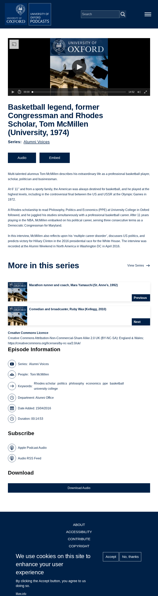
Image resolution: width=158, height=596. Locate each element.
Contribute (79, 539)
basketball (117, 383)
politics (62, 383)
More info (21, 593)
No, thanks (130, 557)
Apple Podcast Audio (32, 447)
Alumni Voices (37, 142)
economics (93, 383)
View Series (135, 265)
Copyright (79, 546)
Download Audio (79, 488)
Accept (111, 557)
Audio (22, 158)
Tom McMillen (39, 374)
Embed (54, 158)
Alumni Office (44, 397)
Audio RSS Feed (29, 458)
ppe (105, 383)
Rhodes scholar (44, 383)
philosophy (76, 383)
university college (46, 388)
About (79, 525)
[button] (79, 67)
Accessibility (79, 532)
